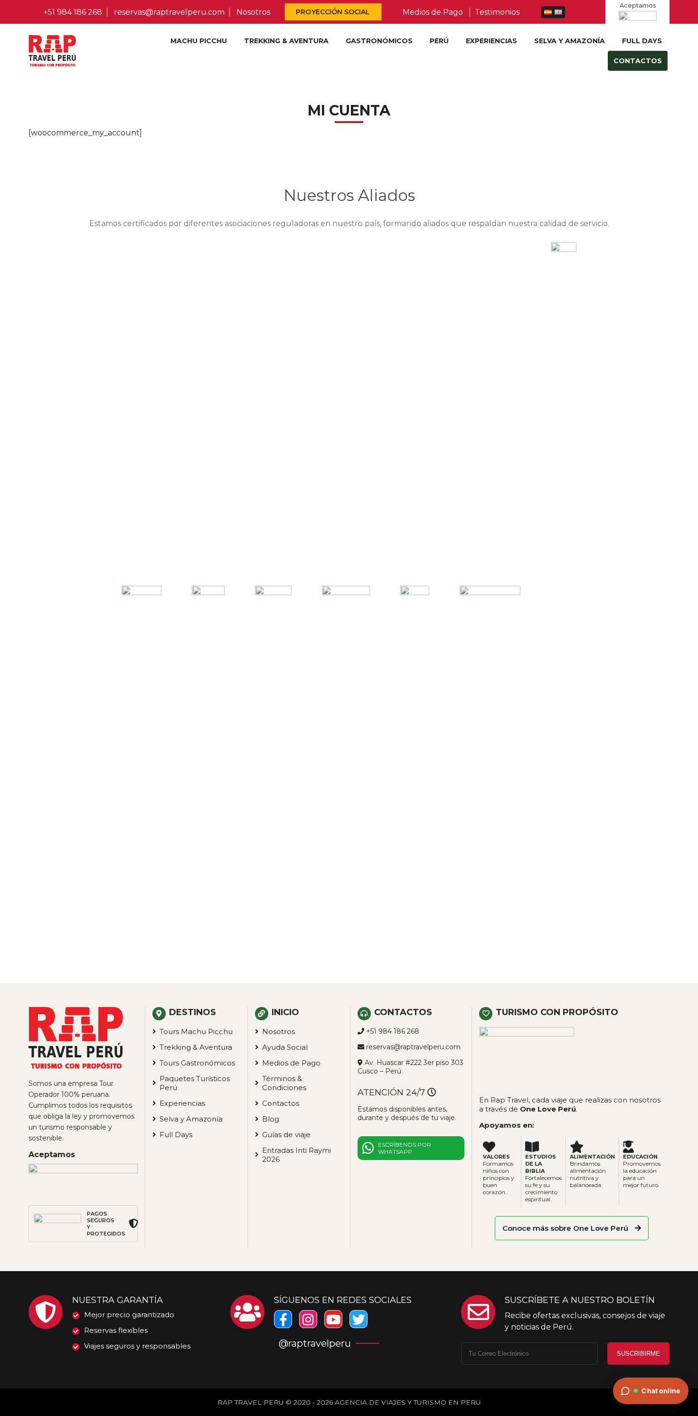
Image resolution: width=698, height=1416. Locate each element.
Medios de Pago (433, 12)
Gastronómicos (379, 41)
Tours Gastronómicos (197, 1062)
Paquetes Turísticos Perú (195, 1083)
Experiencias (491, 41)
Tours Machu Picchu (196, 1031)
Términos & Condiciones (284, 1083)
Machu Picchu (198, 41)
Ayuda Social (285, 1047)
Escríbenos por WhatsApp (404, 1148)
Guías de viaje (286, 1134)
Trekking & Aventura (286, 41)
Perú (439, 41)
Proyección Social (333, 12)
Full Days (642, 41)
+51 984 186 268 (73, 12)
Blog (270, 1118)
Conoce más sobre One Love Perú (566, 1228)
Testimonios (497, 12)
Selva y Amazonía (569, 41)
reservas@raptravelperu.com (169, 12)
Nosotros (253, 12)
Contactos (637, 61)
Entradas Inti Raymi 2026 (296, 1155)
